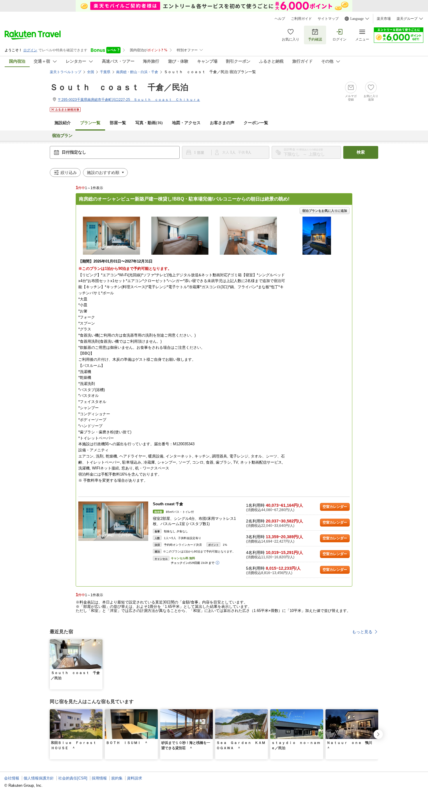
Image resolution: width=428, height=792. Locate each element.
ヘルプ (280, 19)
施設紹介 (62, 123)
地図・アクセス (186, 123)
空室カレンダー (335, 506)
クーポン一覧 (256, 123)
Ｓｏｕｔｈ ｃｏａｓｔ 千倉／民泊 (119, 87)
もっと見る (362, 631)
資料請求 (134, 778)
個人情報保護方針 (39, 778)
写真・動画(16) (149, 123)
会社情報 (11, 778)
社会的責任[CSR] (72, 778)
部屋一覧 (118, 123)
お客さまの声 (222, 123)
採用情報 (99, 778)
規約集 (117, 778)
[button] (98, 642)
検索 (361, 152)
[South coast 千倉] (113, 521)
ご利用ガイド (301, 19)
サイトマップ (328, 19)
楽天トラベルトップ (65, 72)
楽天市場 (384, 19)
